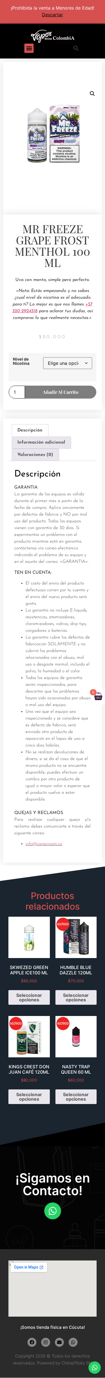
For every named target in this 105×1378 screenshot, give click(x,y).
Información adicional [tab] (41, 442)
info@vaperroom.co (43, 844)
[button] (29, 48)
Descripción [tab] (30, 430)
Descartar (52, 14)
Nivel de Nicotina (21, 361)
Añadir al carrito (60, 392)
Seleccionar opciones (29, 997)
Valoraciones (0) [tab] (35, 455)
